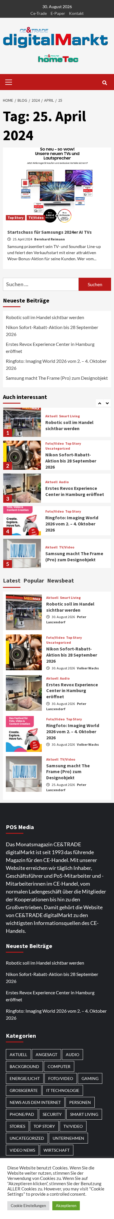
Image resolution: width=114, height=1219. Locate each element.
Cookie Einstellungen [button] (28, 1205)
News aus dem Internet (35, 1102)
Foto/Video (54, 443)
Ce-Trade (38, 13)
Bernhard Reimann (49, 239)
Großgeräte (24, 1090)
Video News (22, 1150)
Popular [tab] (33, 580)
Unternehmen (68, 1138)
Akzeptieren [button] (66, 1205)
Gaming (90, 1078)
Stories (17, 1126)
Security (52, 1114)
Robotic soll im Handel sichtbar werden (45, 317)
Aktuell (51, 416)
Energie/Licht (25, 1078)
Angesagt (46, 1054)
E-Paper (58, 13)
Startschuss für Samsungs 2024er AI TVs (49, 232)
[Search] (104, 82)
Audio (64, 482)
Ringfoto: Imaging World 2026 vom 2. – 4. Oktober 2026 (56, 364)
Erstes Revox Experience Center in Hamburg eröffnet (50, 347)
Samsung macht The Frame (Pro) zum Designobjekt (57, 378)
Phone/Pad (22, 1114)
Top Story (15, 217)
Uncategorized (57, 448)
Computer (59, 1066)
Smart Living (69, 416)
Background (24, 1066)
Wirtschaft (57, 1150)
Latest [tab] (11, 580)
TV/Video (36, 217)
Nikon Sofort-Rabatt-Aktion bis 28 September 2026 (52, 330)
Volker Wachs (88, 668)
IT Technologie (62, 1090)
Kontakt (76, 13)
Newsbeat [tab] (60, 580)
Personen (80, 1102)
